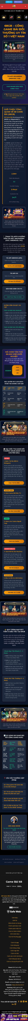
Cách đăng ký (14, 945)
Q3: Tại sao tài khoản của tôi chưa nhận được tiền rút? (13, 799)
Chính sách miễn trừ (15, 928)
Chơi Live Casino (14, 541)
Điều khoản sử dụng (14, 923)
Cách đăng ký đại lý (15, 959)
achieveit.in (15, 1013)
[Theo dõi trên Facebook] (18, 1002)
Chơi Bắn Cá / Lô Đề (14, 592)
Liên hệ (15, 920)
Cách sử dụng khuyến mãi (15, 961)
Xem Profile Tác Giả (14, 846)
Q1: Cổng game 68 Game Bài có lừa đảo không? (13, 785)
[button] (2, 6)
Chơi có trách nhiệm (15, 931)
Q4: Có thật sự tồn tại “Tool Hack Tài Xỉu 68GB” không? (13, 806)
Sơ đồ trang (23, 1013)
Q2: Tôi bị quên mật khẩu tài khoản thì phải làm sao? (13, 792)
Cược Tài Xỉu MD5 (14, 483)
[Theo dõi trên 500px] (13, 1004)
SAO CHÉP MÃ (17, 370)
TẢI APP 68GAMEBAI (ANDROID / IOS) (14, 77)
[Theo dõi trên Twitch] (15, 1004)
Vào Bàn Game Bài (14, 511)
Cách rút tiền (15, 953)
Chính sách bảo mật (14, 926)
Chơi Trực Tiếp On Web (14, 297)
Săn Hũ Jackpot (14, 567)
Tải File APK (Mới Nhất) (14, 266)
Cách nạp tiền (14, 950)
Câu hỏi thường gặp (15, 936)
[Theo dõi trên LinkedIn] (23, 1002)
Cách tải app (15, 942)
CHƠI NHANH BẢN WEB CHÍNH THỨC (14, 87)
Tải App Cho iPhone (14, 281)
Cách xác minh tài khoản (14, 956)
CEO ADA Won (14, 934)
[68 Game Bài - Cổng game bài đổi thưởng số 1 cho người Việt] (14, 6)
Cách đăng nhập (15, 948)
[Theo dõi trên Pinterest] (21, 1002)
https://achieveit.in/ (18, 985)
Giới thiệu (15, 917)
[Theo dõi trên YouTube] (26, 1002)
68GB (22, 246)
